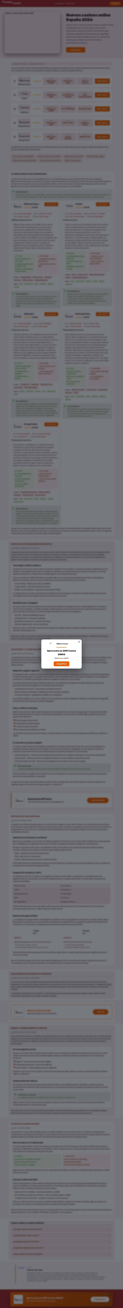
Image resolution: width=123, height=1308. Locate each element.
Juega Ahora (61, 664)
